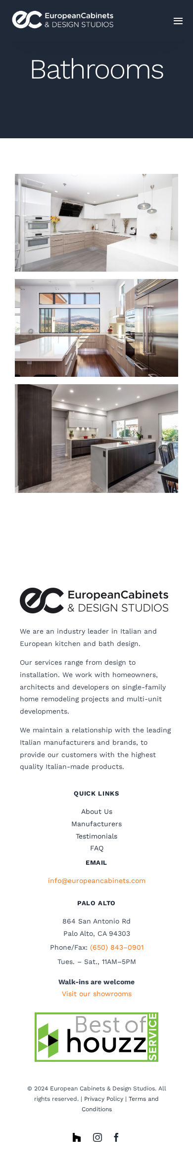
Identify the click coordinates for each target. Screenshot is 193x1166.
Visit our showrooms (97, 994)
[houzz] (76, 1136)
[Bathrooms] (96, 223)
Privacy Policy (103, 1098)
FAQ (96, 848)
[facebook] (116, 1137)
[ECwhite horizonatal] (64, 9)
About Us (96, 811)
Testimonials (96, 836)
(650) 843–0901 (117, 947)
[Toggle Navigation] (178, 21)
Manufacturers (96, 824)
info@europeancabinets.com (96, 881)
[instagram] (97, 1137)
